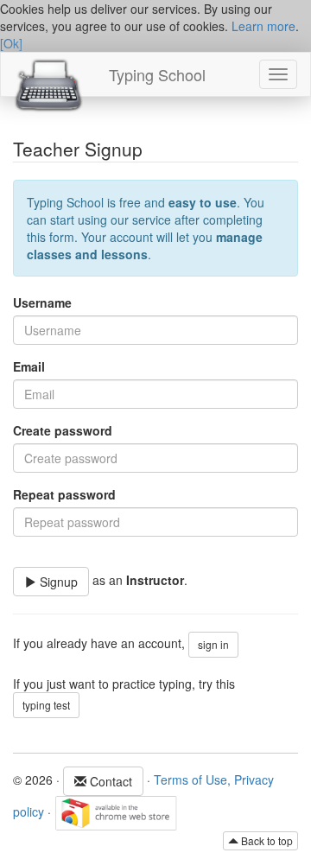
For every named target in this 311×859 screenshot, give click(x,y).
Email (29, 366)
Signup (57, 581)
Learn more (263, 26)
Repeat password (64, 494)
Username (42, 302)
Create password (62, 430)
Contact (109, 781)
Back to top (265, 840)
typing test (46, 704)
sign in (213, 644)
